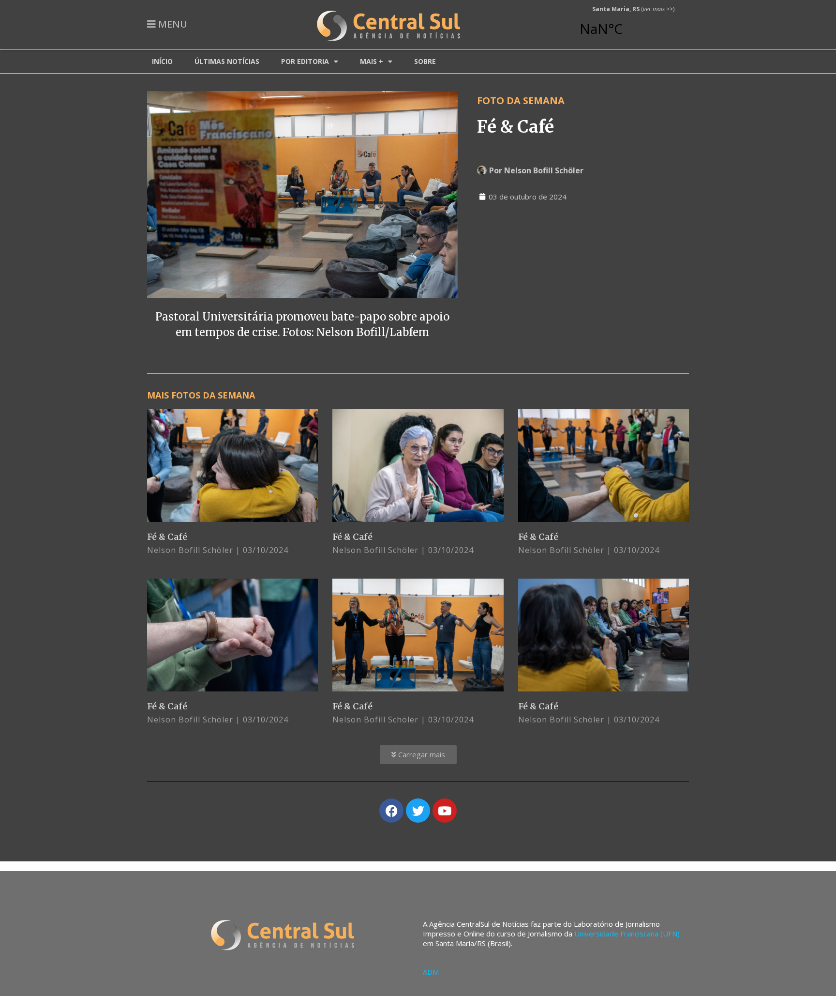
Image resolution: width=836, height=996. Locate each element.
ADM (431, 972)
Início (162, 61)
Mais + (371, 61)
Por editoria (305, 61)
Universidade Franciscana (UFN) (627, 933)
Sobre (425, 61)
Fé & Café (167, 536)
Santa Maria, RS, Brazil (629, 24)
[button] (418, 754)
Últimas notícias (226, 61)
